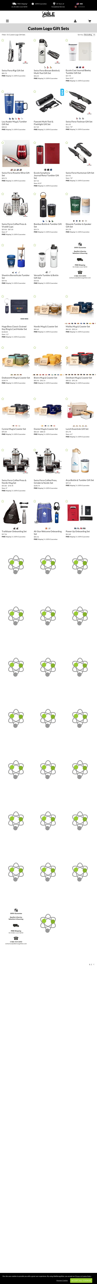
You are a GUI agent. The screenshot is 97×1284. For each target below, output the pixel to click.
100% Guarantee (41, 4)
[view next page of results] (94, 964)
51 (5, 35)
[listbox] (89, 35)
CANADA (81, 7)
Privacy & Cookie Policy (83, 1276)
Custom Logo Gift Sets (17, 35)
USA (81, 4)
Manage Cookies (62, 1280)
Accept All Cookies (81, 1281)
